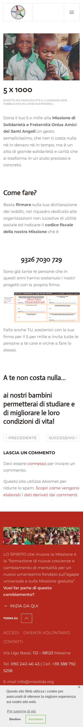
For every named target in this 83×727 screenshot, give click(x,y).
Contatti (13, 641)
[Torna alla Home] (18, 12)
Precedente (22, 438)
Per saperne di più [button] (21, 711)
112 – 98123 (43, 653)
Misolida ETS (31, 100)
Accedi (11, 632)
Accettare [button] (36, 719)
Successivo (62, 438)
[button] (71, 12)
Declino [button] (15, 719)
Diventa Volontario (46, 632)
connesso (36, 463)
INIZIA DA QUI (24, 606)
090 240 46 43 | (27, 664)
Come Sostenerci (39, 103)
